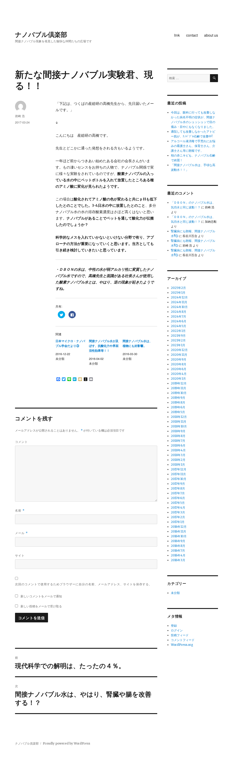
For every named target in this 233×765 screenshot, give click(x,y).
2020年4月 (179, 374)
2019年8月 (178, 402)
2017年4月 (178, 508)
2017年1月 (178, 522)
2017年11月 (178, 474)
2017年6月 (178, 498)
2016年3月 (178, 560)
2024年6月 (178, 321)
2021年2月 (178, 340)
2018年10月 (179, 426)
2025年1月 (178, 293)
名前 (20, 510)
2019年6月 (178, 407)
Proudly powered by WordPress (66, 743)
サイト (20, 555)
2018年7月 (178, 441)
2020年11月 (179, 355)
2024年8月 (178, 312)
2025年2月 (178, 288)
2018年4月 (178, 450)
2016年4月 (178, 555)
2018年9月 (178, 431)
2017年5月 (178, 503)
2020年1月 (178, 379)
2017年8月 (178, 488)
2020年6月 (178, 369)
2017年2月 (178, 517)
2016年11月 (178, 531)
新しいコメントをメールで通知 (41, 596)
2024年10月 (179, 307)
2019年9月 (178, 398)
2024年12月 (179, 297)
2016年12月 (179, 527)
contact (192, 35)
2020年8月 (178, 364)
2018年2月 (178, 460)
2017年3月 (178, 512)
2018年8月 (178, 436)
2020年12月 (179, 350)
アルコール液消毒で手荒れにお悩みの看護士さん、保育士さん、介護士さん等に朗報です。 (193, 146)
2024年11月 (179, 302)
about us (211, 35)
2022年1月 (178, 331)
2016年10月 (179, 536)
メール (21, 533)
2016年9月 (178, 541)
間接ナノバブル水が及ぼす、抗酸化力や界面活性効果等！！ (104, 346)
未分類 (175, 593)
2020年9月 (178, 359)
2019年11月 (178, 388)
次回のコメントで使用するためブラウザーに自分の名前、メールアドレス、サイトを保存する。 (83, 584)
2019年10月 (179, 393)
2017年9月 (178, 484)
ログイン (177, 630)
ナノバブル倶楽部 (41, 34)
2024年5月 (178, 326)
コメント (21, 441)
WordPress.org (182, 645)
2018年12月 (179, 417)
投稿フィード (180, 635)
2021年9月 (178, 336)
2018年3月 (178, 455)
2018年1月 (178, 465)
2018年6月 (178, 445)
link (177, 35)
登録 (174, 626)
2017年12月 (178, 469)
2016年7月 (178, 551)
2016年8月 (178, 546)
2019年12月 (179, 383)
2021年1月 (178, 345)
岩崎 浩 (20, 116)
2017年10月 (178, 479)
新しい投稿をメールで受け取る (41, 606)
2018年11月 (178, 422)
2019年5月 (178, 412)
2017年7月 (178, 493)
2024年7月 (178, 316)
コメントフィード (183, 640)
